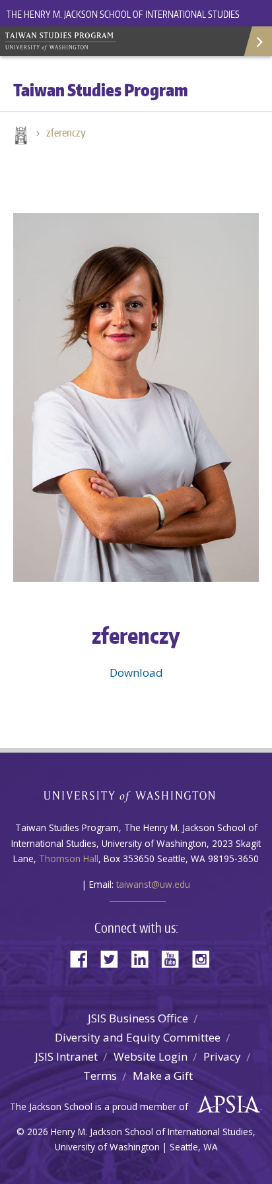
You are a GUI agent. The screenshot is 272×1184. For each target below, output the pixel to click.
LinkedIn (144, 958)
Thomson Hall (68, 858)
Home (20, 136)
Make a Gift (163, 1075)
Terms (100, 1075)
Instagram (205, 958)
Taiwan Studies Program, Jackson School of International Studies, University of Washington (99, 39)
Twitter (114, 958)
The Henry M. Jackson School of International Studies (123, 14)
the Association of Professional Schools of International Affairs (225, 1105)
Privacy (222, 1056)
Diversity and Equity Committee (138, 1037)
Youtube (175, 958)
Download (136, 672)
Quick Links (257, 41)
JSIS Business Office (138, 1018)
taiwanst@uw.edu (153, 884)
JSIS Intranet (66, 1056)
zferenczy (66, 132)
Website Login (150, 1056)
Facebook (84, 958)
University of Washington (136, 795)
